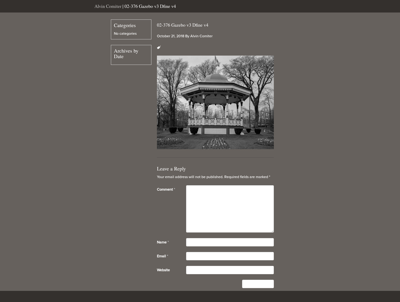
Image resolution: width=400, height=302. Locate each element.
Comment (166, 189)
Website (163, 270)
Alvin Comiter (201, 36)
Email (162, 256)
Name (163, 242)
